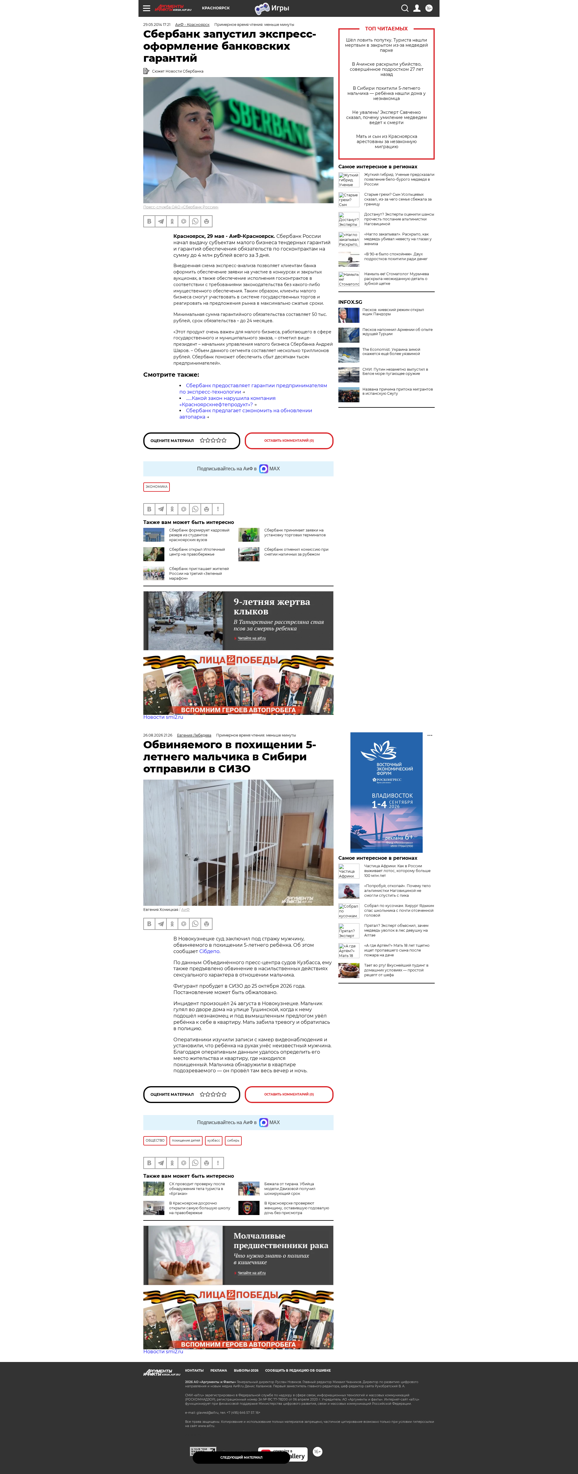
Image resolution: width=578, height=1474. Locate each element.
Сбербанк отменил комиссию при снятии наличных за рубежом (296, 551)
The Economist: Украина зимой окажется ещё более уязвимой (391, 351)
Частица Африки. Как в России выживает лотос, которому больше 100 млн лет (397, 871)
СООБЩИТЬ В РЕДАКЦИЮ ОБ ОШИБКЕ (298, 1371)
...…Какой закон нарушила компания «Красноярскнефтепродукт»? (227, 401)
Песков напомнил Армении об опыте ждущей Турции (397, 332)
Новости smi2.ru (163, 717)
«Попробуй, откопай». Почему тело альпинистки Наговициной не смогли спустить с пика (397, 890)
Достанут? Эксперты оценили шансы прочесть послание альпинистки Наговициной (399, 219)
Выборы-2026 (246, 1371)
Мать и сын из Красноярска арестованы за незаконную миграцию (386, 141)
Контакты (194, 1371)
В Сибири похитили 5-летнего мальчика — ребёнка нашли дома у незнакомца (386, 93)
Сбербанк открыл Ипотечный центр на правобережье (197, 551)
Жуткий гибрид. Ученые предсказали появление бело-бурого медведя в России (399, 179)
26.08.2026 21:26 (157, 735)
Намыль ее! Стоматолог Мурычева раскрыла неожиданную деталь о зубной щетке (396, 279)
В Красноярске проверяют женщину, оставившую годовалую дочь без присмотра (296, 1208)
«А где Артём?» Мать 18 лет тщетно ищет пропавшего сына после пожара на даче (397, 950)
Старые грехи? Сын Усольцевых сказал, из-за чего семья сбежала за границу (398, 199)
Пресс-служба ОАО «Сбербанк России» (181, 207)
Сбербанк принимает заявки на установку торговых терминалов (295, 532)
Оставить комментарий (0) (289, 441)
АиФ (185, 909)
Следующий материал (241, 1458)
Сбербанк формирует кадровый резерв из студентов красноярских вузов (199, 535)
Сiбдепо (209, 951)
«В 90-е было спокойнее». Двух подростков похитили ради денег (396, 256)
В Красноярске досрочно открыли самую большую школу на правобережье (199, 1208)
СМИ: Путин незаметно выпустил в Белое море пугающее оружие (395, 371)
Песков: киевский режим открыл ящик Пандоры (393, 312)
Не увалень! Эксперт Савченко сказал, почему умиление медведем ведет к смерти (386, 117)
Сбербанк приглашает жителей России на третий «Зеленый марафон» (199, 573)
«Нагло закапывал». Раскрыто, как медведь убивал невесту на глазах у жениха (398, 239)
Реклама (218, 1371)
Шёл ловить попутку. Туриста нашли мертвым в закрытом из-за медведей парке (386, 45)
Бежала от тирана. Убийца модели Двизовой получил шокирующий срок (289, 1189)
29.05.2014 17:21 (156, 24)
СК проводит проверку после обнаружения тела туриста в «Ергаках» (197, 1189)
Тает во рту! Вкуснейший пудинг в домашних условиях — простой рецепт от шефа (396, 970)
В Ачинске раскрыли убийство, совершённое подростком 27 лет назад (387, 69)
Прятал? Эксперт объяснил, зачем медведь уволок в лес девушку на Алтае (396, 930)
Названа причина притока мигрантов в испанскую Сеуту (397, 391)
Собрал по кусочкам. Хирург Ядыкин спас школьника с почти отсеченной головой (399, 910)
